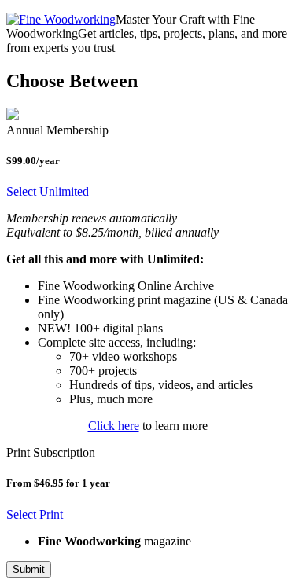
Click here (113, 425)
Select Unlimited (47, 191)
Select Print (34, 514)
